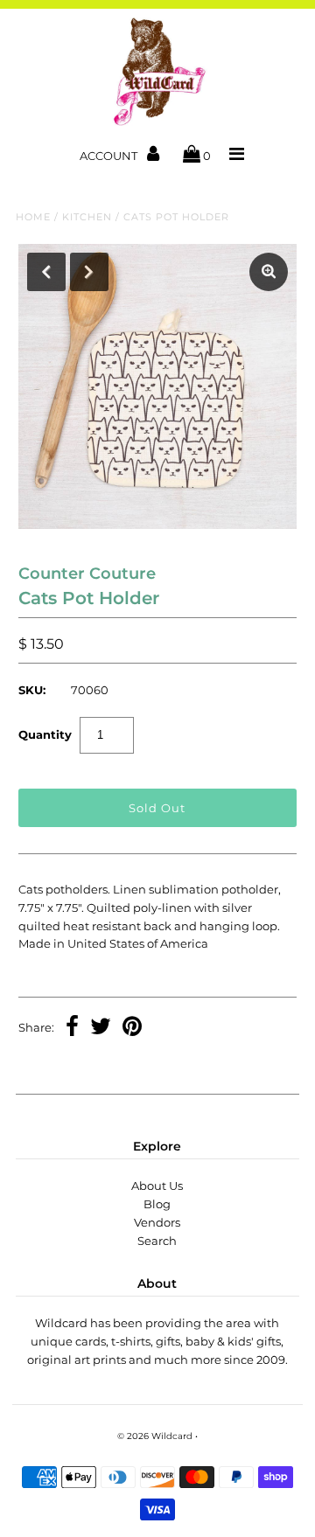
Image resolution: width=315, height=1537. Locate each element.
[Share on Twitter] (100, 1028)
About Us (157, 1186)
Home (33, 217)
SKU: (32, 690)
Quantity (45, 734)
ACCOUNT (110, 156)
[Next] (89, 272)
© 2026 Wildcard (154, 1436)
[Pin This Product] (132, 1028)
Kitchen (87, 217)
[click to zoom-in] (268, 272)
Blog (157, 1204)
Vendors (157, 1222)
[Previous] (46, 272)
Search (157, 1241)
